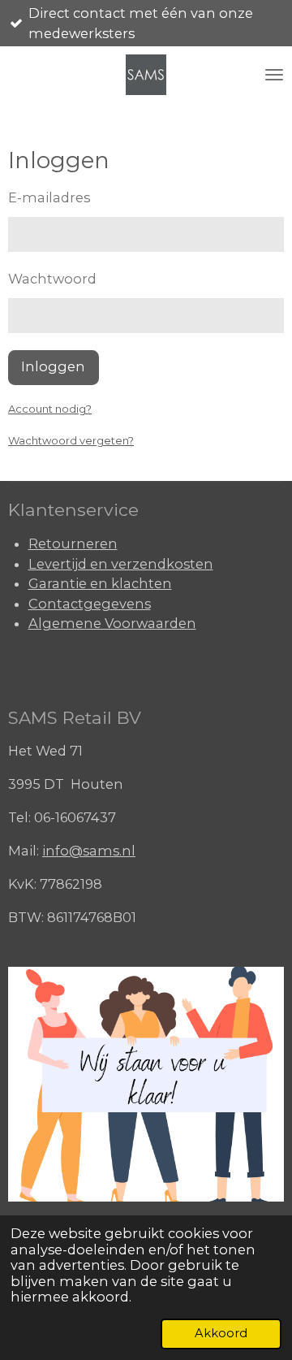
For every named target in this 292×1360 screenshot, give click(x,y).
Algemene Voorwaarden (112, 623)
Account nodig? (50, 408)
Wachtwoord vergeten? (71, 440)
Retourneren (73, 543)
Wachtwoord (52, 279)
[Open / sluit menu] (274, 74)
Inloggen (53, 366)
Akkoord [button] (221, 1333)
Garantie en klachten (100, 583)
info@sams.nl (88, 850)
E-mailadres (49, 197)
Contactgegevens (89, 604)
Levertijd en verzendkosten (120, 564)
